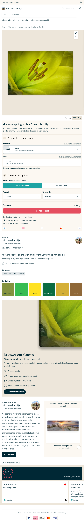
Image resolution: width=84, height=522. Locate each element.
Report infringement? (48, 513)
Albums (16, 20)
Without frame (24, 185)
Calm (5, 274)
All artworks (6, 20)
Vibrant (21, 274)
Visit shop (6, 247)
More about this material (72, 143)
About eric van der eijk (40, 20)
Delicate (12, 274)
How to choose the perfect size (70, 157)
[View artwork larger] (76, 33)
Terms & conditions (24, 513)
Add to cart (44, 211)
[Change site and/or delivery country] (80, 2)
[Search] (80, 14)
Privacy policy (61, 513)
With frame (63, 185)
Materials (25, 20)
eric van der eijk (14, 8)
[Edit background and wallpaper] (76, 37)
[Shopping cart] (80, 8)
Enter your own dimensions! (22, 168)
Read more (17, 247)
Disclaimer (36, 513)
